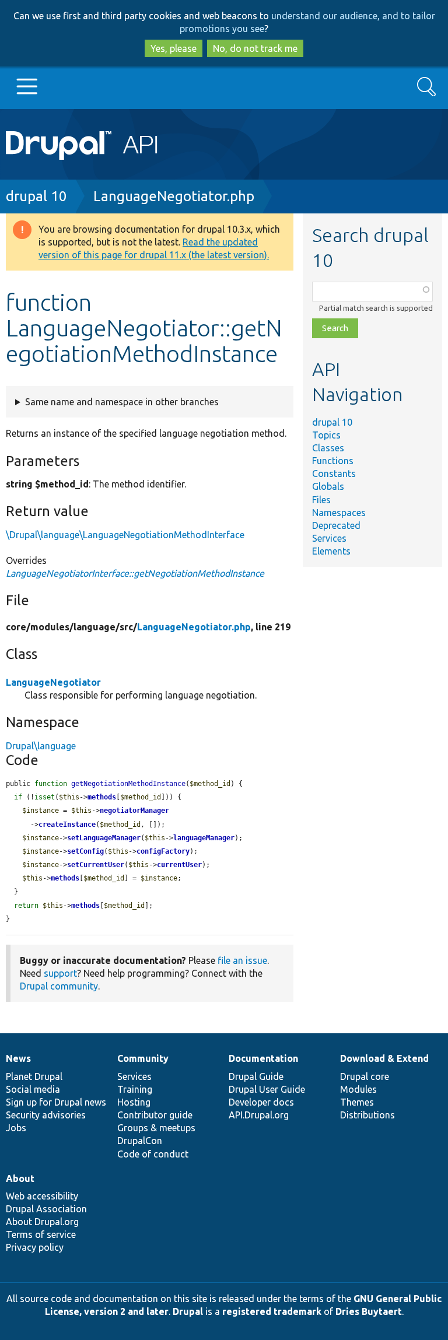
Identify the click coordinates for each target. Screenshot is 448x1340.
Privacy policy (35, 1247)
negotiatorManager (134, 810)
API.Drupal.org (259, 1115)
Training (134, 1089)
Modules (358, 1089)
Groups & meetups (156, 1127)
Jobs (16, 1127)
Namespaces (339, 512)
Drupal (188, 1311)
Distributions (367, 1115)
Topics (326, 435)
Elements (331, 551)
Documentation (263, 1058)
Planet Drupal (34, 1076)
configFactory (163, 851)
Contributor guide (154, 1115)
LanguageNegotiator (53, 682)
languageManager (204, 838)
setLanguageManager (104, 838)
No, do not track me (255, 48)
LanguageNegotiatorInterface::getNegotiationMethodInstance (135, 573)
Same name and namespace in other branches (122, 402)
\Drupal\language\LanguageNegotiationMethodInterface (125, 534)
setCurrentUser (95, 865)
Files (321, 499)
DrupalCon (139, 1140)
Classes (328, 448)
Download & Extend (384, 1058)
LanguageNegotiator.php (173, 196)
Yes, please (173, 48)
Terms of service (41, 1234)
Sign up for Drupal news (56, 1102)
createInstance (67, 824)
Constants (334, 473)
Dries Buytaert (368, 1311)
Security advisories (46, 1115)
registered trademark (271, 1311)
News (18, 1058)
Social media (33, 1089)
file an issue (242, 960)
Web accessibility (42, 1196)
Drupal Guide (256, 1076)
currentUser (179, 865)
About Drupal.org (42, 1221)
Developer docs (261, 1102)
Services (329, 538)
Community (143, 1058)
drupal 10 (36, 196)
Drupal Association (46, 1209)
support (60, 973)
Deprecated (336, 525)
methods (102, 797)
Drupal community (59, 986)
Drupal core (364, 1076)
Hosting (133, 1102)
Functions (333, 460)
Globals (328, 486)
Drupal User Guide (267, 1089)
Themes (357, 1102)
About (20, 1178)
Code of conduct (152, 1154)
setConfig (85, 851)
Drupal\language (41, 746)
